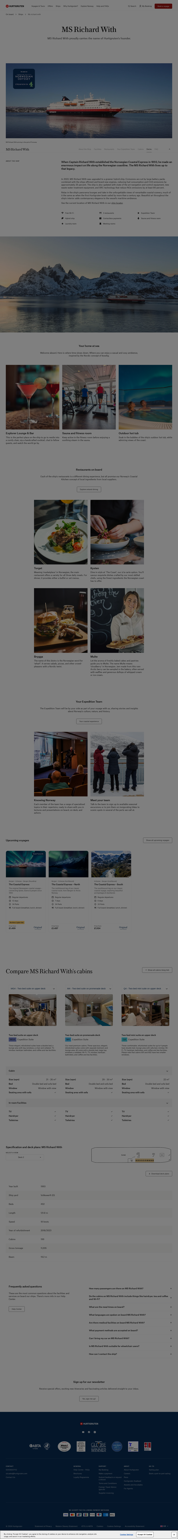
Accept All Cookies (145, 1534)
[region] (89, 1534)
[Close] (174, 1534)
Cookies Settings (126, 1534)
